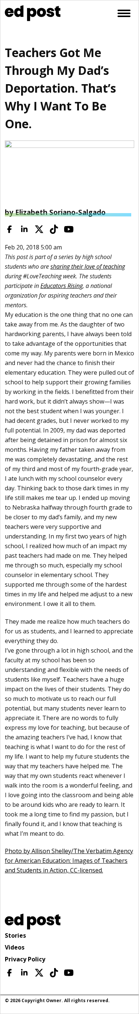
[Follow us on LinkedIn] (24, 229)
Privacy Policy (25, 959)
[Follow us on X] (39, 229)
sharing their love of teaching (87, 266)
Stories (15, 935)
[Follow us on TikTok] (54, 229)
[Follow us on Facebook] (9, 229)
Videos (14, 947)
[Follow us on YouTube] (68, 229)
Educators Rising (61, 286)
